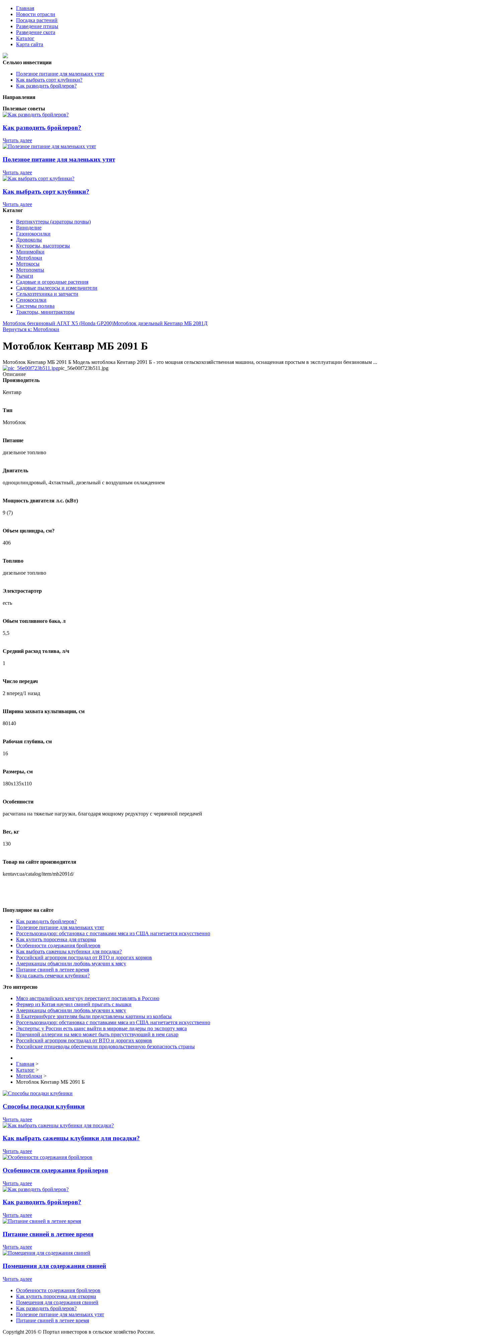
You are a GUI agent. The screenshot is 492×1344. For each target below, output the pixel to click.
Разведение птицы (37, 26)
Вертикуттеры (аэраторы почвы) (53, 221)
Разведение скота (35, 32)
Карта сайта (29, 44)
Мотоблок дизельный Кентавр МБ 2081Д (160, 323)
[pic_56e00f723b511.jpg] (30, 368)
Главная (25, 8)
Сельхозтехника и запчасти (47, 294)
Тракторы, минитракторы (45, 312)
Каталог (25, 38)
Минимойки (30, 252)
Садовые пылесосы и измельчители (56, 288)
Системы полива (35, 306)
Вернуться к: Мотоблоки (31, 329)
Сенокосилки (31, 300)
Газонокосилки (33, 233)
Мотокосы (27, 264)
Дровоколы (29, 240)
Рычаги (24, 276)
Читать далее (17, 140)
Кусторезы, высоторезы (43, 246)
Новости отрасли (35, 14)
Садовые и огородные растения (52, 282)
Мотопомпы (30, 270)
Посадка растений (37, 20)
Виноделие (29, 227)
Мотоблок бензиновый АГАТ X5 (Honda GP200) (58, 323)
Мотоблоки (29, 258)
